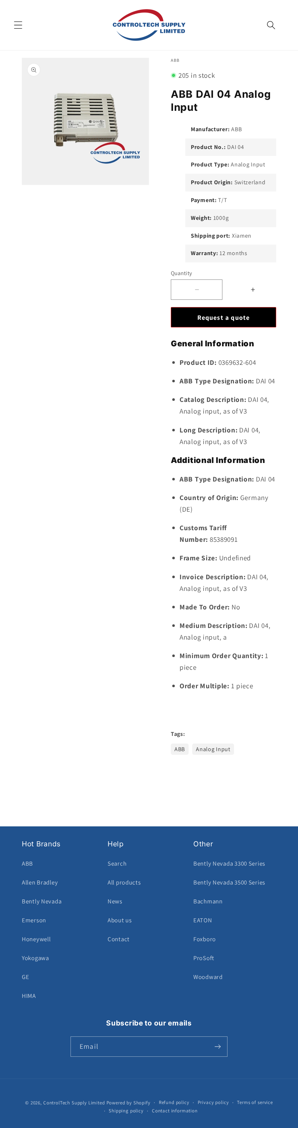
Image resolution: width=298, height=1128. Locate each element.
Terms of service (255, 1102)
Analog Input (213, 749)
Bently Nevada (41, 901)
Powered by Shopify (128, 1103)
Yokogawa (35, 958)
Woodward (208, 977)
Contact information (175, 1111)
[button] (18, 25)
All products (124, 882)
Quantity (181, 273)
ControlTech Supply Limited (74, 1103)
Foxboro (204, 939)
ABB (179, 749)
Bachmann (208, 901)
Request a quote (223, 317)
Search (117, 863)
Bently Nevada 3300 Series (229, 863)
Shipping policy (126, 1111)
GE (25, 977)
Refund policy (174, 1102)
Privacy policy (213, 1102)
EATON (202, 920)
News (115, 901)
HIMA (29, 996)
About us (120, 920)
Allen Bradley (40, 882)
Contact (119, 939)
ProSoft (203, 958)
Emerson (34, 920)
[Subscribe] (217, 1046)
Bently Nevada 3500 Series (229, 882)
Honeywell (36, 939)
